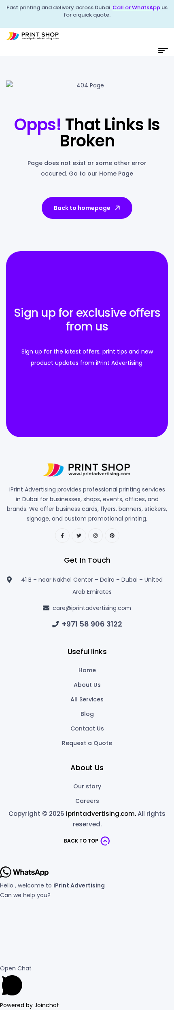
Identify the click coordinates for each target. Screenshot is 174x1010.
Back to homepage (82, 208)
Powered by (29, 1005)
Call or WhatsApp (136, 7)
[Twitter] (79, 535)
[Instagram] (95, 535)
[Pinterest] (112, 535)
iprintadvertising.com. (101, 813)
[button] (87, 981)
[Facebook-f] (62, 535)
